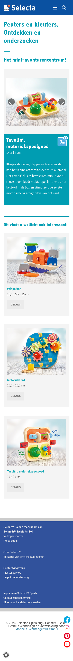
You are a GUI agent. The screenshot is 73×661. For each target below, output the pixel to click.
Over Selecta (12, 552)
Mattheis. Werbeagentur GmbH (36, 629)
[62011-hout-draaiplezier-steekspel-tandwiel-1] (36, 351)
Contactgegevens (14, 568)
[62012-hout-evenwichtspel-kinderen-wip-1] (36, 260)
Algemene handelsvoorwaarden (22, 602)
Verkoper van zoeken (23, 556)
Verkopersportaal (13, 536)
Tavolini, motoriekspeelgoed (25, 471)
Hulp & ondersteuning (16, 577)
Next (61, 101)
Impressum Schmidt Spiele (20, 593)
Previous (11, 101)
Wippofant (14, 289)
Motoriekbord (16, 380)
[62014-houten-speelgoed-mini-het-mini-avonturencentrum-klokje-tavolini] (36, 442)
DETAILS (16, 304)
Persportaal (10, 540)
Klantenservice (12, 572)
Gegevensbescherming (17, 597)
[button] (6, 655)
